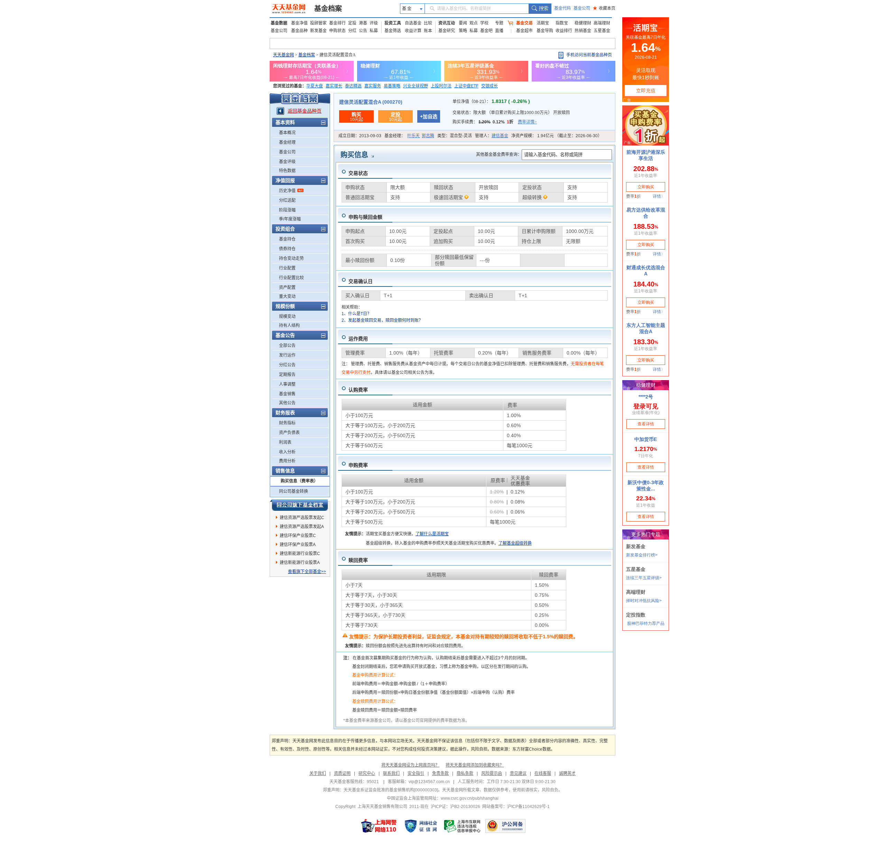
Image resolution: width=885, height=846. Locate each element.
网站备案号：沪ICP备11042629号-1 (516, 806)
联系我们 (391, 773)
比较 (428, 23)
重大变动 (287, 296)
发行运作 (287, 355)
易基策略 (392, 86)
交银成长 (489, 86)
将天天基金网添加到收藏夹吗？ (475, 765)
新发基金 (318, 30)
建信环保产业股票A (298, 544)
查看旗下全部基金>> (307, 571)
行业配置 (287, 268)
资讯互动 (446, 23)
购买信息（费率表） (299, 481)
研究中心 (366, 773)
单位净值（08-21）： (491, 101)
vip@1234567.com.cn (429, 781)
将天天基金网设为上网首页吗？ (410, 765)
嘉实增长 (334, 86)
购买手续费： (495, 122)
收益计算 (413, 30)
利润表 (285, 442)
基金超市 (524, 30)
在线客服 (542, 773)
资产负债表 (289, 432)
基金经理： (409, 135)
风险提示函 (491, 773)
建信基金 (500, 135)
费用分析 (287, 461)
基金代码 (562, 8)
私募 (374, 30)
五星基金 (602, 30)
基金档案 (328, 8)
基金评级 (287, 161)
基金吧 (486, 30)
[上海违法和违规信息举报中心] (463, 826)
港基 (363, 23)
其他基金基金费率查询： (499, 154)
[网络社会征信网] (421, 826)
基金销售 (287, 394)
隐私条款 (465, 773)
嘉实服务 (372, 86)
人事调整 (287, 384)
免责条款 (440, 773)
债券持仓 (287, 248)
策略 (463, 30)
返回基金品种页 (305, 111)
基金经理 (287, 142)
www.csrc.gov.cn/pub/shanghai (470, 798)
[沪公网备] (505, 826)
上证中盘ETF (466, 86)
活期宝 (543, 23)
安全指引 (416, 773)
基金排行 (337, 23)
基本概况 (287, 132)
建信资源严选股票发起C (302, 517)
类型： (454, 135)
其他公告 (287, 403)
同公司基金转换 (293, 491)
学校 (484, 23)
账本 (428, 30)
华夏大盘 (314, 86)
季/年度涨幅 (290, 219)
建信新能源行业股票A (300, 562)
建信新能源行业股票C (300, 553)
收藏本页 (604, 8)
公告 (363, 30)
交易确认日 (360, 281)
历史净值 (287, 190)
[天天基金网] (289, 8)
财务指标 (287, 423)
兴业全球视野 (415, 86)
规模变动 (287, 316)
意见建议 (518, 773)
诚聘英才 (567, 773)
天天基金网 (283, 55)
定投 (352, 23)
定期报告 (287, 374)
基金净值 (299, 23)
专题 (499, 23)
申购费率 (358, 465)
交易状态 (358, 173)
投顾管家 (318, 23)
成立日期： (359, 135)
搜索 (540, 8)
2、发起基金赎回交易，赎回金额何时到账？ (382, 320)
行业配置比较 (291, 277)
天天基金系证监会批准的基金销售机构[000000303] (391, 790)
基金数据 (279, 23)
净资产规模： (556, 135)
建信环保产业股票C (298, 535)
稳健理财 (583, 23)
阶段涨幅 (287, 210)
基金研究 (446, 30)
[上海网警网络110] (379, 826)
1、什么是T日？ (356, 313)
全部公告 (287, 345)
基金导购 (545, 30)
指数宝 (562, 23)
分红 (352, 30)
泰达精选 (353, 86)
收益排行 (564, 30)
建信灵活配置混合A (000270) (370, 102)
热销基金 (583, 30)
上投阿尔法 (441, 86)
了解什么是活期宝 (432, 534)
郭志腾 (428, 135)
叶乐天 (413, 135)
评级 (374, 23)
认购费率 (358, 390)
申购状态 (337, 30)
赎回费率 (358, 560)
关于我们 (317, 773)
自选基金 (413, 23)
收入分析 (287, 452)
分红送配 (287, 200)
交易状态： (511, 112)
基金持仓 (287, 239)
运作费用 (358, 338)
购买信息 (354, 155)
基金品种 (299, 30)
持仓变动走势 (291, 258)
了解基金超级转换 (515, 543)
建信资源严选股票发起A (302, 526)
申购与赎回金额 (365, 217)
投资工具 (392, 23)
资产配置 (287, 287)
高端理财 (602, 23)
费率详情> (527, 122)
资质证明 (342, 773)
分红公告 (287, 365)
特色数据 (287, 170)
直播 (499, 30)
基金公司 (582, 8)
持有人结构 (289, 325)
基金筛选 (392, 30)
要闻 (463, 23)
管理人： (491, 135)
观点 (473, 23)
